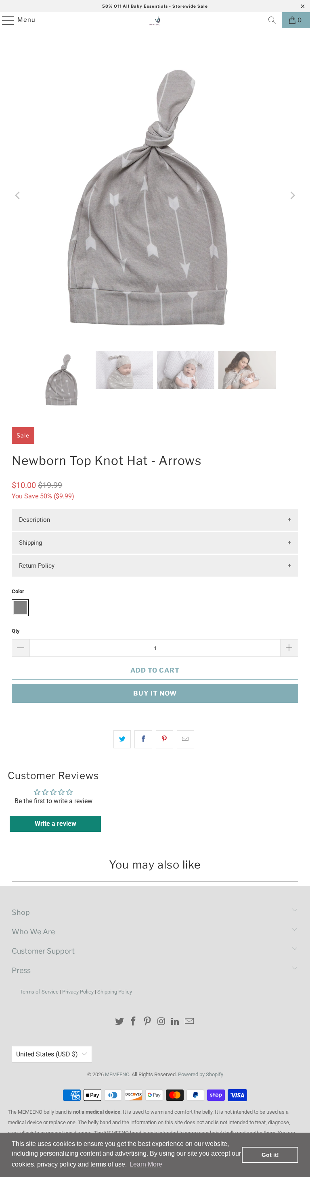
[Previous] (17, 195)
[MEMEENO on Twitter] (119, 1022)
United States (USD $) (47, 1054)
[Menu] (4, 20)
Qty (16, 631)
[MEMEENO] (155, 20)
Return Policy (36, 565)
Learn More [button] (146, 1164)
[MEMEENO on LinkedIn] (176, 1022)
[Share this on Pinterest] (164, 739)
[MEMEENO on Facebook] (134, 1022)
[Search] (272, 20)
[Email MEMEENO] (190, 1022)
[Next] (292, 195)
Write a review (55, 823)
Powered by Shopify (200, 1074)
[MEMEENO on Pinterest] (148, 1022)
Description (34, 519)
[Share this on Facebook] (143, 739)
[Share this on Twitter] (122, 739)
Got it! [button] (270, 1155)
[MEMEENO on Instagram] (162, 1022)
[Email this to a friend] (185, 739)
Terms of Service (39, 992)
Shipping (30, 542)
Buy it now (155, 693)
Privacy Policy (78, 992)
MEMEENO (117, 1074)
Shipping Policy (114, 992)
